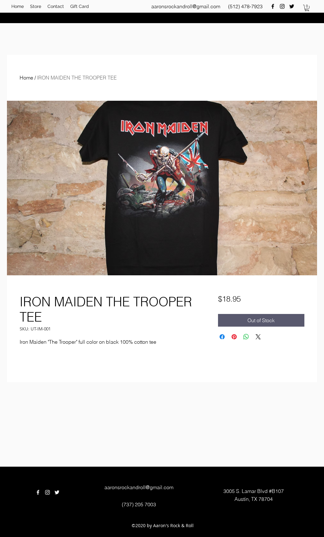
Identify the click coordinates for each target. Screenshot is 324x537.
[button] (307, 8)
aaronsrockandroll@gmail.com (185, 6)
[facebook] (273, 6)
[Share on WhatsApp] (246, 337)
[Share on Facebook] (222, 337)
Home (26, 77)
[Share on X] (258, 337)
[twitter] (292, 6)
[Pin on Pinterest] (234, 337)
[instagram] (282, 6)
